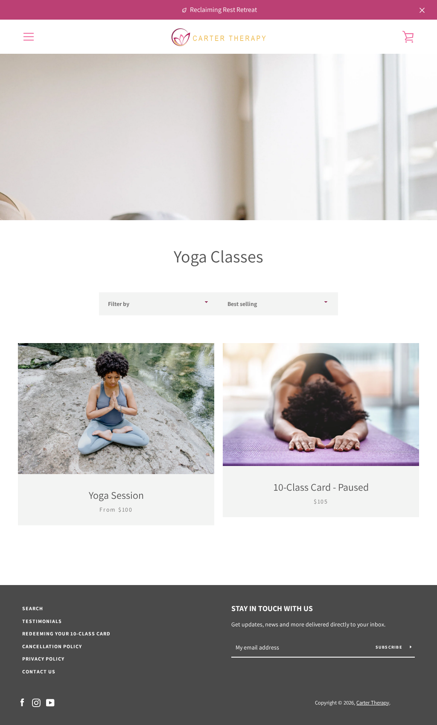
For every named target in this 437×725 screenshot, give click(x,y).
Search (32, 608)
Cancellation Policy (52, 646)
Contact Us (38, 671)
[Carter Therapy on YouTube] (50, 702)
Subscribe (390, 647)
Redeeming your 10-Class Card (66, 633)
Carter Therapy (372, 702)
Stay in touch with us (272, 608)
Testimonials (42, 621)
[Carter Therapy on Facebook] (22, 702)
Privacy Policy (43, 658)
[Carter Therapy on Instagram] (36, 702)
